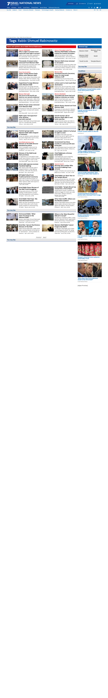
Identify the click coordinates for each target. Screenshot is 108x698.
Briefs (19, 7)
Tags (18, 37)
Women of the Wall (95, 51)
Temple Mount (96, 61)
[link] (90, 90)
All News (13, 7)
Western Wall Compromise (83, 56)
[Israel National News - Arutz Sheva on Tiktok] (100, 7)
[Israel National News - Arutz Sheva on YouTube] (97, 7)
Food (20, 10)
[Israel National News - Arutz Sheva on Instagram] (94, 7)
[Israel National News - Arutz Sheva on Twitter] (89, 7)
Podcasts (37, 10)
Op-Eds (9, 10)
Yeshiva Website (59, 10)
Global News (34, 7)
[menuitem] (8, 7)
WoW (96, 56)
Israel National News (11, 37)
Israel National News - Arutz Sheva (19, 4)
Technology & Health (47, 10)
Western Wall (83, 51)
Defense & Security (54, 7)
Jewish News (43, 7)
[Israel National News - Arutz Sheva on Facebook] (91, 7)
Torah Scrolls (83, 61)
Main (8, 7)
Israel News (26, 7)
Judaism (15, 10)
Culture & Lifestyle (28, 10)
